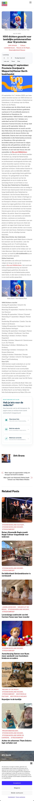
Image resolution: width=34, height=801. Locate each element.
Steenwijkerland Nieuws (17, 50)
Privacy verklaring (20, 797)
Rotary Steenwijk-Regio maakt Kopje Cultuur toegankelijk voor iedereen (15, 534)
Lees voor (6, 61)
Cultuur (22, 45)
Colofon (4, 759)
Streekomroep (8, 529)
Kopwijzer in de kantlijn (11, 699)
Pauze (13, 61)
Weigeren (17, 788)
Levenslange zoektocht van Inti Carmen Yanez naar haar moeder (15, 616)
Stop (18, 61)
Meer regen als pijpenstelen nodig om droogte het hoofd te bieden (17, 473)
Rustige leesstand (20, 58)
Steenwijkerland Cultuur (13, 525)
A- (4, 58)
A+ (11, 58)
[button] (31, 763)
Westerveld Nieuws (18, 696)
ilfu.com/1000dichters (14, 265)
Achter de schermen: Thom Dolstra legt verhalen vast (16, 742)
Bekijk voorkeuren (17, 793)
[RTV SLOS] (4, 5)
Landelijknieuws (9, 48)
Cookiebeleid (11, 797)
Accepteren (17, 783)
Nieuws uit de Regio (23, 48)
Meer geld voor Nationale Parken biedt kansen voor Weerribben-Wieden (16, 478)
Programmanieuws (10, 731)
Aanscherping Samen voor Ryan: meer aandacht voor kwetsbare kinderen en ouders (15, 656)
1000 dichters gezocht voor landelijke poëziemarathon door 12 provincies (17, 39)
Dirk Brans (12, 45)
